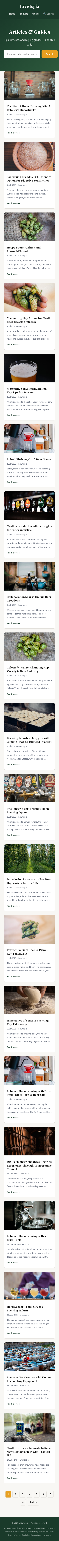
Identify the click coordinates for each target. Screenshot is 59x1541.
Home (12, 13)
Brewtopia (29, 6)
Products (23, 13)
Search (49, 54)
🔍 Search (48, 13)
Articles (35, 13)
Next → (33, 1502)
